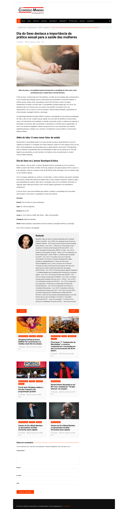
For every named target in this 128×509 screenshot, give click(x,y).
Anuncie (82, 21)
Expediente (90, 21)
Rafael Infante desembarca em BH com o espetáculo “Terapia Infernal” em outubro (63, 387)
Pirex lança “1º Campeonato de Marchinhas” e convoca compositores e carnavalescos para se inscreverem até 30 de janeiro (63, 346)
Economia (32, 336)
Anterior (22, 311)
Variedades (52, 21)
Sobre (29, 21)
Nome (19, 467)
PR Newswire (73, 21)
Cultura (64, 336)
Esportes (44, 21)
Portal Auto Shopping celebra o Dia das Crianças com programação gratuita (30, 389)
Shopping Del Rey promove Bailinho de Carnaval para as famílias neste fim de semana (30, 342)
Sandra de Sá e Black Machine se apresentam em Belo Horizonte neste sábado (30, 428)
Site (18, 483)
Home (23, 21)
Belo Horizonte (23, 336)
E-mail (19, 475)
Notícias (35, 21)
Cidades (32, 381)
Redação (20, 42)
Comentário (21, 450)
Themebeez (66, 506)
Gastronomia (72, 336)
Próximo (72, 311)
